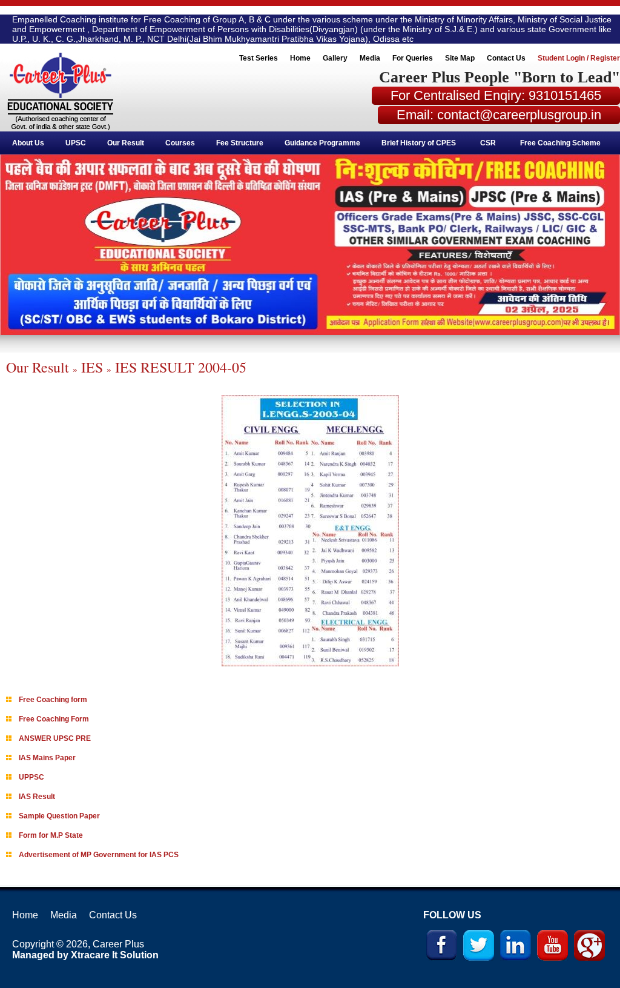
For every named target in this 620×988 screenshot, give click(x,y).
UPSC (75, 143)
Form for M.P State (51, 835)
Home (300, 58)
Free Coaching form (53, 699)
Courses (180, 143)
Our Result (125, 143)
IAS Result (37, 796)
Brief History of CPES (418, 143)
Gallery (335, 58)
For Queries (412, 58)
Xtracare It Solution (115, 955)
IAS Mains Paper (47, 758)
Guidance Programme (322, 143)
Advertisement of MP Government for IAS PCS (99, 854)
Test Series (258, 58)
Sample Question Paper (59, 816)
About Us (28, 143)
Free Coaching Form (54, 719)
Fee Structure (239, 143)
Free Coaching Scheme (560, 143)
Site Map (460, 58)
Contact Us (506, 58)
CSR (488, 143)
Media (370, 58)
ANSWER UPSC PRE (55, 738)
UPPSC (31, 777)
